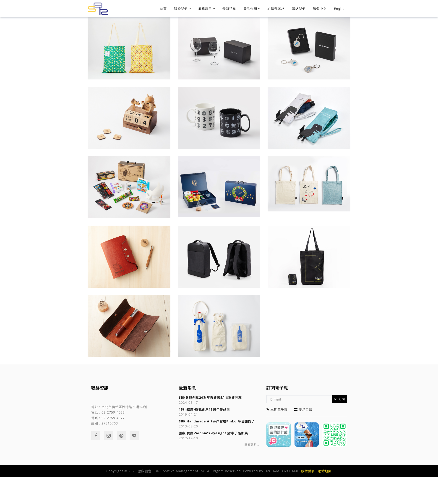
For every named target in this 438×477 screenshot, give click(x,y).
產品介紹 (250, 8)
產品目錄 (305, 409)
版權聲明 (308, 471)
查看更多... (252, 444)
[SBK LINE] (334, 434)
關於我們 (181, 8)
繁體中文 (320, 8)
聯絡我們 (299, 8)
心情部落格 (276, 8)
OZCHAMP (272, 471)
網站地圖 (325, 471)
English (340, 8)
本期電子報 (279, 409)
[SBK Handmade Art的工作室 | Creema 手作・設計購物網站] (307, 434)
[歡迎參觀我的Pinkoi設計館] (278, 434)
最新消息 (229, 8)
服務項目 (205, 8)
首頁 (163, 8)
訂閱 (342, 399)
